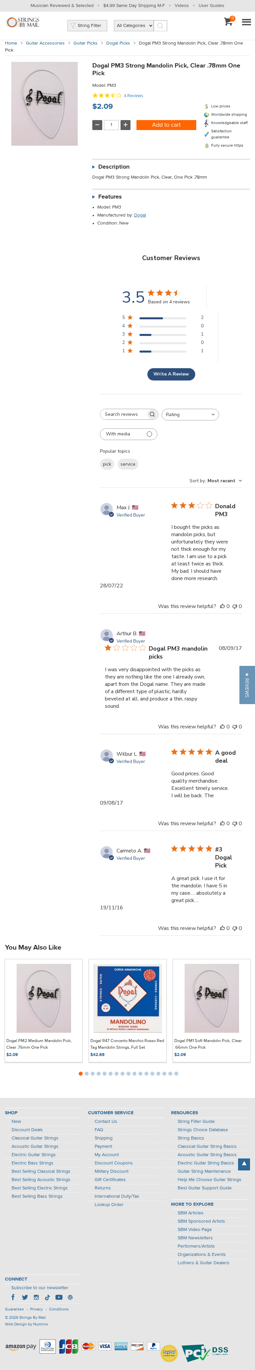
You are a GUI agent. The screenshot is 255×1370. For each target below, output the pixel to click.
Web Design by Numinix (26, 1324)
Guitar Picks (85, 43)
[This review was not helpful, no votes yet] (234, 606)
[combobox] (190, 414)
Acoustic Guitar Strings (35, 1146)
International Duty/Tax (117, 1196)
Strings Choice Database (203, 1130)
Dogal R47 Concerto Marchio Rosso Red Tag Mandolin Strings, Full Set (127, 1044)
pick (107, 464)
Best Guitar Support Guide (205, 1188)
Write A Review (171, 374)
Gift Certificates (110, 1179)
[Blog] (70, 1298)
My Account (107, 1154)
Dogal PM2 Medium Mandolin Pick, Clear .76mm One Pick (39, 1044)
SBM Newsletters (195, 1238)
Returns (103, 1188)
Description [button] (113, 167)
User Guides (211, 5)
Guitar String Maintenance (204, 1171)
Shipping (104, 1138)
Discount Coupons (114, 1163)
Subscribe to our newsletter (39, 1288)
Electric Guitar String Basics (206, 1163)
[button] (247, 685)
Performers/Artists (196, 1246)
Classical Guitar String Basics (207, 1146)
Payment (103, 1146)
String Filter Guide (196, 1121)
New (16, 1121)
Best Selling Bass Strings (37, 1196)
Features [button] (110, 197)
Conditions (59, 1309)
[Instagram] (36, 1298)
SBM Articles (191, 1213)
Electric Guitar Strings (34, 1154)
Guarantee (14, 1309)
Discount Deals (27, 1130)
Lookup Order (109, 1204)
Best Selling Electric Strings (40, 1188)
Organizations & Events (202, 1254)
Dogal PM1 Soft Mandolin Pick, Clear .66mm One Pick (208, 1044)
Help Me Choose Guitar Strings (209, 1179)
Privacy (36, 1309)
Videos (182, 5)
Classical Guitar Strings (35, 1138)
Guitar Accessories (45, 43)
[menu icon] (246, 22)
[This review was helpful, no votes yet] (222, 606)
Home (11, 43)
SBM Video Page (195, 1229)
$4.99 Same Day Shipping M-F (134, 5)
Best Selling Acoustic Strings (41, 1179)
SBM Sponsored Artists (201, 1221)
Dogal (140, 215)
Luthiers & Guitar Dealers (203, 1263)
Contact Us (106, 1121)
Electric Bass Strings (32, 1163)
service (128, 464)
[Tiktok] (47, 1298)
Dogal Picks (118, 43)
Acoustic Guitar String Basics (207, 1154)
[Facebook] (14, 1298)
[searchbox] (123, 414)
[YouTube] (59, 1298)
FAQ (99, 1130)
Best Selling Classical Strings (41, 1171)
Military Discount (111, 1171)
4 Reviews (133, 95)
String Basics (191, 1138)
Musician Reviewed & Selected (62, 5)
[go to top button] (244, 1164)
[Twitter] (25, 1298)
